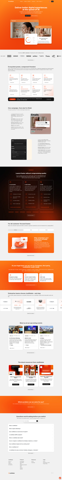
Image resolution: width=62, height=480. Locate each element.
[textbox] (30, 421)
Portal (21, 465)
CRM (21, 463)
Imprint (44, 461)
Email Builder (22, 461)
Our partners (10, 464)
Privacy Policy (45, 463)
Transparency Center (46, 462)
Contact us (10, 463)
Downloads (33, 462)
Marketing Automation (23, 464)
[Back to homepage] (11, 1)
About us (9, 461)
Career (9, 462)
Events (32, 461)
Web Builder (22, 462)
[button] (50, 1)
